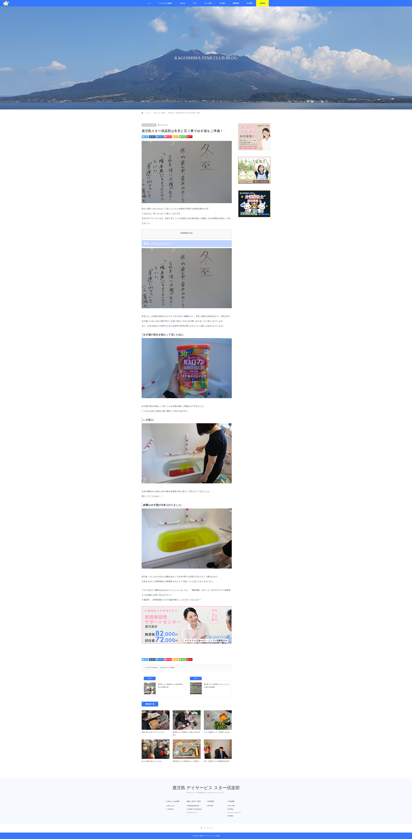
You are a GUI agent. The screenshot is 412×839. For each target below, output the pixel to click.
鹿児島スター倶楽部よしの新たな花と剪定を (186, 733)
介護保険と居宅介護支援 (194, 809)
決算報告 (230, 809)
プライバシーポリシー (234, 812)
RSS (210, 827)
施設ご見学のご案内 (194, 801)
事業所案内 (236, 3)
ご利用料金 (170, 809)
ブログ (195, 3)
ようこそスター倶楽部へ (165, 3)
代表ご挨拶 (231, 805)
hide (190, 233)
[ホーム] (142, 110)
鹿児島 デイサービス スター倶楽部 (206, 787)
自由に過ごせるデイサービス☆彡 (153, 732)
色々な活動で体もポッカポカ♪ (152, 761)
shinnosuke (154, 667)
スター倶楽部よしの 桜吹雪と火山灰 (216, 732)
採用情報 (262, 3)
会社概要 (231, 801)
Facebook (204, 827)
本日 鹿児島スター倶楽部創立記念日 (216, 761)
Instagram (207, 827)
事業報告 (230, 816)
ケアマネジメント (192, 812)
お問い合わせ (171, 805)
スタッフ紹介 (208, 3)
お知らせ (182, 3)
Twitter (201, 827)
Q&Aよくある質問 (173, 801)
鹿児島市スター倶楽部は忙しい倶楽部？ (186, 761)
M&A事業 (249, 3)
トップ (149, 3)
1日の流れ (222, 3)
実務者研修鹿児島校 (193, 805)
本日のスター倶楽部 (149, 125)
